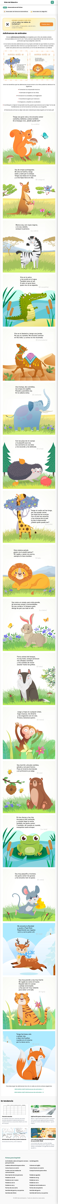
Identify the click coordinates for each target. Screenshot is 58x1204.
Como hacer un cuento (37, 1168)
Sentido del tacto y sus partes (39, 1193)
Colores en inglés (35, 1165)
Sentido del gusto (35, 1190)
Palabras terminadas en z (38, 1185)
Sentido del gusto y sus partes (14, 1190)
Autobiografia (34, 1161)
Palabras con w (10, 1182)
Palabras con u (34, 1180)
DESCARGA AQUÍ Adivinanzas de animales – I (29, 1089)
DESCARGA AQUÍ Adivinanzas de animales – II (29, 1092)
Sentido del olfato (10, 1193)
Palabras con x (34, 1182)
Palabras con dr (10, 1177)
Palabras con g (34, 1177)
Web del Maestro (11, 2)
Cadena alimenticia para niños (15, 1165)
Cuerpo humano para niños (38, 1170)
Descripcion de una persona (14, 1175)
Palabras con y (9, 1185)
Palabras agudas (35, 1175)
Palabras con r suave (11, 1180)
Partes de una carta (11, 1188)
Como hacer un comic (12, 1168)
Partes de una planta (36, 1188)
